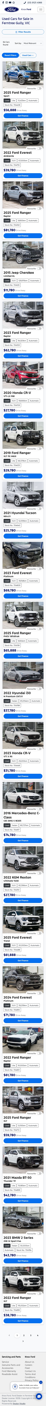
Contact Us (30, 1371)
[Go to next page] (23, 1341)
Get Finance (23, 116)
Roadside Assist (9, 1374)
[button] (41, 9)
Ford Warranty (9, 1371)
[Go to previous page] (9, 1335)
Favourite (31, 88)
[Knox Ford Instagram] (7, 2)
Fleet (27, 1368)
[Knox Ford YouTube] (10, 2)
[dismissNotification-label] (40, 1382)
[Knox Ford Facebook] (3, 2)
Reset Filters (10, 55)
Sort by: (18, 43)
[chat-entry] (39, 1396)
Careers (28, 1365)
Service (5, 1362)
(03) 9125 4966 (34, 2)
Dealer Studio (19, 1403)
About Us (29, 1362)
